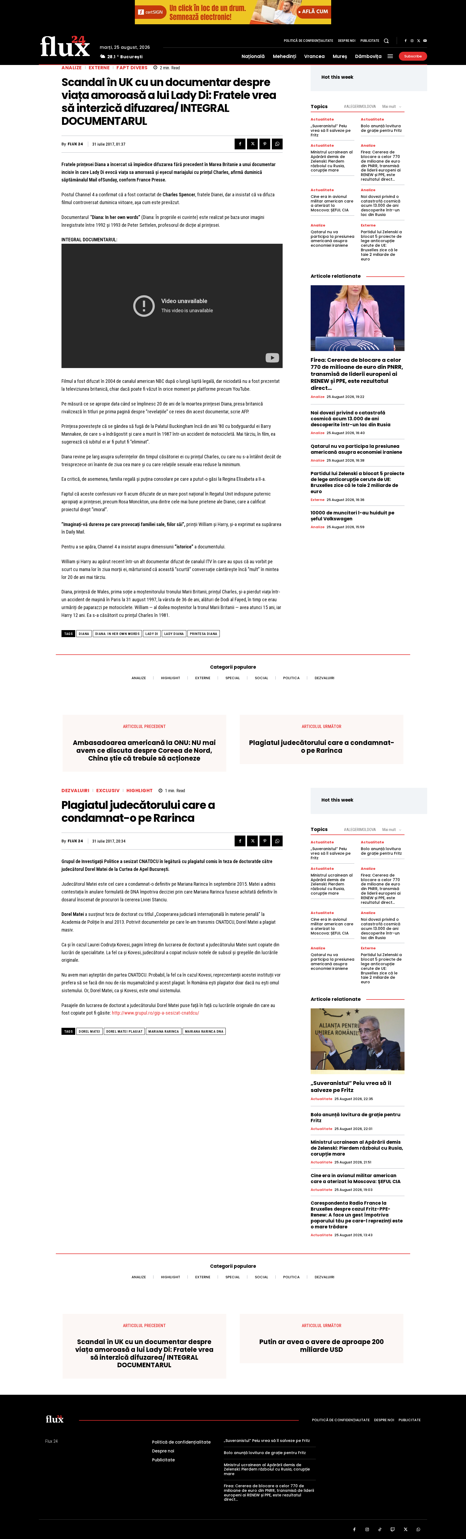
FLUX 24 (75, 144)
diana (84, 634)
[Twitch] (393, 1530)
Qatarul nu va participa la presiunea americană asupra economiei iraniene (332, 238)
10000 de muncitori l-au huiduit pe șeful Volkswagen (352, 516)
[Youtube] (425, 41)
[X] (418, 41)
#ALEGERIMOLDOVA (360, 106)
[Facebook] (405, 41)
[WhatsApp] (277, 144)
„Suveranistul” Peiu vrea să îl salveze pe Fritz (331, 130)
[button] (386, 40)
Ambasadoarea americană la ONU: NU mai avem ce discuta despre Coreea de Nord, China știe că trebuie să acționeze (144, 750)
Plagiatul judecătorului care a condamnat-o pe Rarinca (321, 747)
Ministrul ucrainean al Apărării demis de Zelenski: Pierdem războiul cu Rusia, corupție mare (332, 161)
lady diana (174, 634)
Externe (99, 68)
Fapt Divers (132, 68)
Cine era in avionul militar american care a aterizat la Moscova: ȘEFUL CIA (332, 203)
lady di (151, 634)
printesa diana (203, 634)
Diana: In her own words (117, 634)
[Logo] (65, 45)
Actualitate (322, 119)
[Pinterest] (264, 144)
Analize (71, 68)
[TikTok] (380, 1530)
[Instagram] (412, 41)
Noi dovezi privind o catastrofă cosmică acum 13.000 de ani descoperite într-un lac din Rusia (380, 205)
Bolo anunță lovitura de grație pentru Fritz (381, 128)
